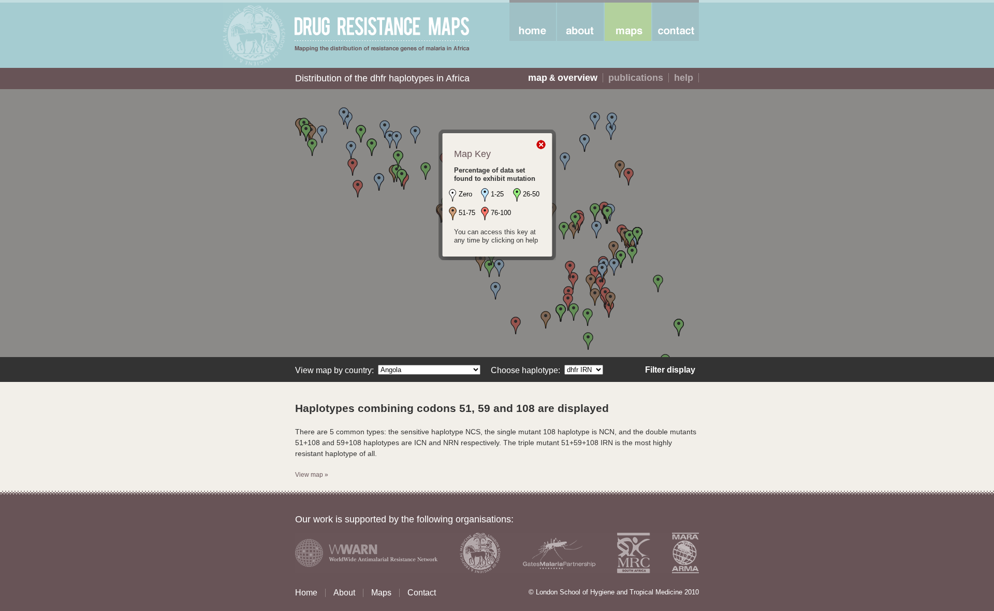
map (537, 78)
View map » (311, 474)
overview (577, 78)
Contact (421, 592)
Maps (381, 592)
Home (306, 592)
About (344, 592)
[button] (515, 325)
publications (635, 78)
